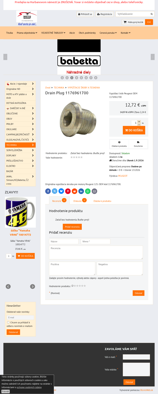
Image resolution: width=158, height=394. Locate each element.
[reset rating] (72, 285)
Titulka (9, 32)
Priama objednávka (26, 32)
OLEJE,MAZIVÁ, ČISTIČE (17, 139)
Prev (8, 286)
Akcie (72, 32)
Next (32, 286)
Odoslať (138, 293)
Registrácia (106, 14)
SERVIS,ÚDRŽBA (14, 150)
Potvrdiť (5, 391)
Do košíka (135, 130)
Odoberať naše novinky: (18, 311)
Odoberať (13, 332)
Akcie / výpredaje (18, 83)
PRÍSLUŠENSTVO (14, 160)
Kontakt (124, 32)
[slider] (76, 157)
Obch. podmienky (87, 32)
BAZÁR (9, 171)
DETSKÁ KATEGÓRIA (16, 102)
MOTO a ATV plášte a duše (16, 96)
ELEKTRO (10, 165)
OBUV (9, 118)
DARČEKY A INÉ (17, 108)
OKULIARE (11, 129)
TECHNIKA (11, 144)
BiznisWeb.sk (146, 390)
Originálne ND (13, 88)
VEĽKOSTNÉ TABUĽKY (52, 32)
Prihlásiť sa (86, 14)
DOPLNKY (11, 155)
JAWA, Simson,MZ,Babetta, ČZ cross (17, 180)
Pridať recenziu (72, 226)
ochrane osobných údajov (29, 387)
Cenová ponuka (107, 32)
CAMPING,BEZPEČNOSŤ (17, 134)
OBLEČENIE (12, 113)
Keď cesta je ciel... (27, 24)
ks (13, 256)
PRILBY (9, 123)
